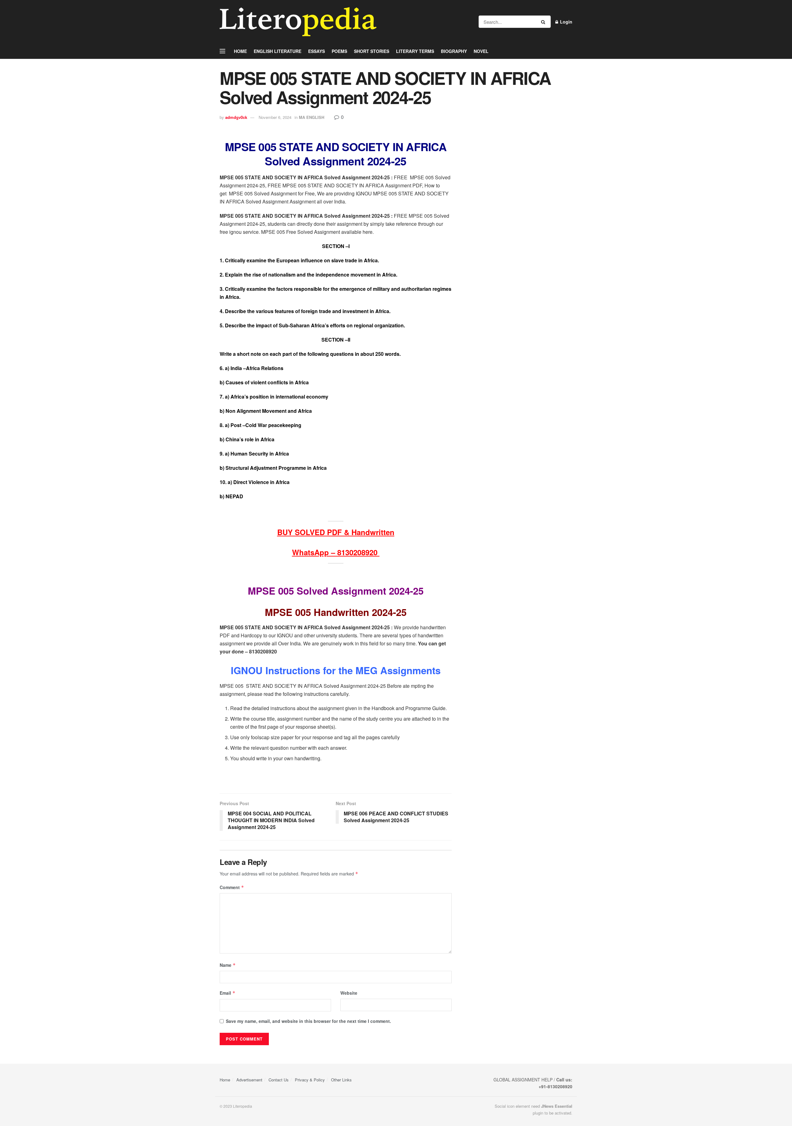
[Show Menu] (222, 51)
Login (565, 22)
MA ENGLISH (311, 117)
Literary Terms (415, 51)
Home (240, 51)
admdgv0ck (236, 117)
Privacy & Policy (310, 1080)
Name (228, 965)
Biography (454, 51)
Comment (232, 887)
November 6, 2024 (275, 117)
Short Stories (371, 51)
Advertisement (249, 1080)
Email (227, 993)
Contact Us (279, 1080)
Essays (316, 51)
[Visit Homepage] (298, 21)
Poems (339, 51)
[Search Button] (544, 21)
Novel (481, 51)
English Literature (277, 51)
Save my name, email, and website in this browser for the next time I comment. (308, 1021)
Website (348, 993)
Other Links (341, 1080)
